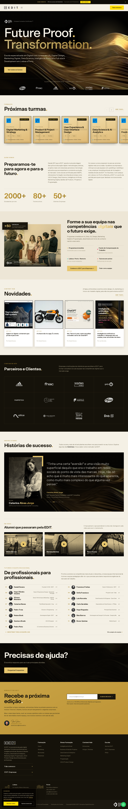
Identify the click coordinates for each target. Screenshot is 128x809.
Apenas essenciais (26, 803)
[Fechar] (125, 2)
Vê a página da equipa (115, 632)
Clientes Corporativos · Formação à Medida (64, 81)
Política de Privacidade (42, 804)
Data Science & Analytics (67, 752)
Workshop (41, 749)
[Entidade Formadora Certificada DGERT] (118, 804)
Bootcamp (41, 752)
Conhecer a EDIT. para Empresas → (82, 268)
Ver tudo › (119, 109)
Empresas (41, 755)
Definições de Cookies (57, 804)
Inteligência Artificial (66, 746)
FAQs (106, 752)
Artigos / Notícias (88, 749)
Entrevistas (86, 746)
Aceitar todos (11, 803)
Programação (64, 759)
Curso (39, 746)
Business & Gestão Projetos (68, 749)
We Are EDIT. (109, 746)
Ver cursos (85, 2)
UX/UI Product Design (66, 762)
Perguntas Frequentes (16, 670)
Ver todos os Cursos (15, 70)
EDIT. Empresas (18, 772)
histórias (70, 447)
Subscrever (106, 696)
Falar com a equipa (105, 268)
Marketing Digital (65, 755)
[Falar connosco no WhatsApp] (123, 804)
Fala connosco (117, 7)
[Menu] (21, 7)
